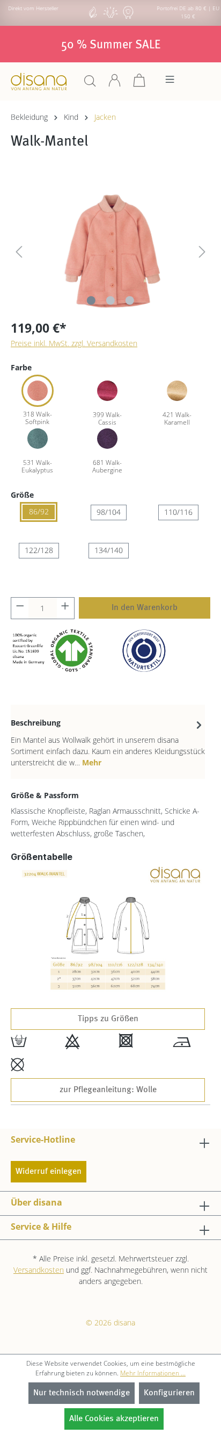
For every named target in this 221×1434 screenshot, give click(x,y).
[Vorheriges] (19, 249)
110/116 (178, 512)
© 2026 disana (110, 1322)
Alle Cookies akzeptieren (114, 1419)
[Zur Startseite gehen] (39, 81)
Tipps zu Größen (108, 1019)
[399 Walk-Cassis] (107, 390)
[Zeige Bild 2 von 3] (110, 300)
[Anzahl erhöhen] (65, 608)
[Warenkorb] (139, 84)
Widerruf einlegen (49, 1171)
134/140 (108, 550)
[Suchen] (90, 84)
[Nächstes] (202, 249)
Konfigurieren (169, 1393)
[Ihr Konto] (114, 84)
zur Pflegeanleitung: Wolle (108, 1090)
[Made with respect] (110, 17)
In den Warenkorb (145, 608)
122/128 (39, 550)
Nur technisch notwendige (81, 1393)
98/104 (109, 512)
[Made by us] (93, 17)
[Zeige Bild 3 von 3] (130, 300)
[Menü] (169, 82)
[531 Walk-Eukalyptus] (37, 438)
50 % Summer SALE (110, 45)
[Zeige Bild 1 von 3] (91, 300)
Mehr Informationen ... (153, 1373)
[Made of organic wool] (128, 17)
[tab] (108, 742)
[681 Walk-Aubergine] (107, 438)
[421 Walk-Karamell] (177, 390)
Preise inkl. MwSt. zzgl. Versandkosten (74, 343)
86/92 (39, 511)
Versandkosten (38, 1270)
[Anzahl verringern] (20, 608)
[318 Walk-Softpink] (37, 390)
